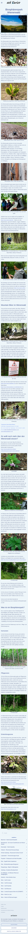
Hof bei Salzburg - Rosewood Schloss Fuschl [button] (12, 852)
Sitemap (3, 912)
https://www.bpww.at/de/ (19, 288)
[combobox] (9, 833)
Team (2, 906)
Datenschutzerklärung (7, 910)
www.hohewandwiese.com (7, 431)
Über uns (3, 904)
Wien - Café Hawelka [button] (6, 885)
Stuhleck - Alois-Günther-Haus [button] (8, 877)
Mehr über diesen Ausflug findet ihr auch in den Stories (13, 559)
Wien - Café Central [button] (6, 880)
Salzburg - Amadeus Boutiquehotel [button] (9, 870)
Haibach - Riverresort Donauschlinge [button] (10, 849)
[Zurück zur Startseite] (14, 2)
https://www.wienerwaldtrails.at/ (8, 383)
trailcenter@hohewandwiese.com (11, 429)
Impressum (4, 908)
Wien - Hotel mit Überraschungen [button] (9, 897)
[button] (1, 2)
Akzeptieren (14, 924)
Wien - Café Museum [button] (6, 888)
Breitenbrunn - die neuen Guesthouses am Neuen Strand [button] (13, 843)
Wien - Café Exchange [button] (6, 883)
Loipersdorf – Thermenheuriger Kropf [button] (10, 855)
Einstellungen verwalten (14, 931)
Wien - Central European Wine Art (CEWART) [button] (12, 891)
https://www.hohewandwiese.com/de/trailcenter (11, 387)
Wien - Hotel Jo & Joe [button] (6, 894)
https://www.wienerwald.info (7, 220)
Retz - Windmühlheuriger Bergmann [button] (9, 864)
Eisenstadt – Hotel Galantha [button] (8, 847)
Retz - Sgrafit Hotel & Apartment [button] (8, 861)
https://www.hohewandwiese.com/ (8, 809)
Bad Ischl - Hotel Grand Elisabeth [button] (9, 839)
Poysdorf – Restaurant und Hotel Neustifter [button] (11, 858)
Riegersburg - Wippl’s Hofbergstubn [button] (9, 867)
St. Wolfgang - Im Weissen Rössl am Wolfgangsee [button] (10, 873)
